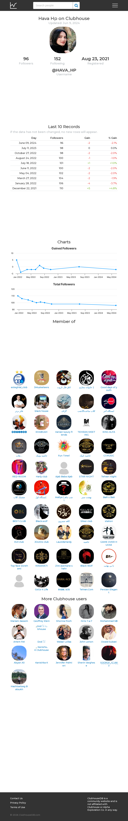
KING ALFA (109, 432)
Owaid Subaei (109, 641)
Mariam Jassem (19, 621)
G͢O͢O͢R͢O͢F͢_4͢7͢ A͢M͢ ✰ (109, 664)
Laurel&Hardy (64, 542)
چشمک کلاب (19, 497)
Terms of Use (17, 807)
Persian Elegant (108, 591)
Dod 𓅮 (41, 641)
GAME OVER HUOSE (108, 543)
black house (41, 411)
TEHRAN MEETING (86, 433)
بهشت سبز (86, 497)
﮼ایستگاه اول (41, 497)
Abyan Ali (19, 662)
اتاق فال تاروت (64, 387)
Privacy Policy (18, 802)
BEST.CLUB (19, 521)
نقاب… (19, 455)
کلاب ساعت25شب (86, 411)
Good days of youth (109, 389)
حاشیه (86, 542)
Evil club (19, 542)
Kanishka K (41, 662)
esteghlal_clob (19, 387)
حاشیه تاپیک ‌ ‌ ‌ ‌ (86, 455)
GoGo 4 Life (41, 589)
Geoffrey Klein (42, 621)
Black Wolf (86, 565)
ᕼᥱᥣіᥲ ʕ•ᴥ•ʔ (86, 621)
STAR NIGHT (86, 476)
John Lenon (86, 641)
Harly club (41, 476)
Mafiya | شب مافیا (64, 499)
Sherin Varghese (86, 664)
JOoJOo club (41, 542)
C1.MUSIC (108, 455)
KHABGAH (41, 432)
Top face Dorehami (19, 567)
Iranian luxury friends (64, 433)
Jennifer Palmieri (64, 664)
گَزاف (64, 411)
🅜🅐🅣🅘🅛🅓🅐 (19, 432)
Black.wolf (41, 521)
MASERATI (41, 565)
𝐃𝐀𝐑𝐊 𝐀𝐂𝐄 (64, 589)
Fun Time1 (64, 455)
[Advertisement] (64, 102)
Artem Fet (19, 641)
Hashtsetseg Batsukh (19, 688)
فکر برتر (19, 411)
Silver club (86, 521)
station (109, 521)
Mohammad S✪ (109, 621)
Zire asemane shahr (64, 567)
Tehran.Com (86, 589)
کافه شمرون (64, 521)
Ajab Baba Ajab (63, 476)
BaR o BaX (109, 497)
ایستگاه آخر (108, 411)
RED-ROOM (19, 476)
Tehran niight (108, 476)
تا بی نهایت (109, 565)
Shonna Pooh (64, 621)
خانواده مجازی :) (86, 387)
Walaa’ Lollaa (64, 641)
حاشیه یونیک (41, 455)
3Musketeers (41, 387)
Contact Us (16, 798)
